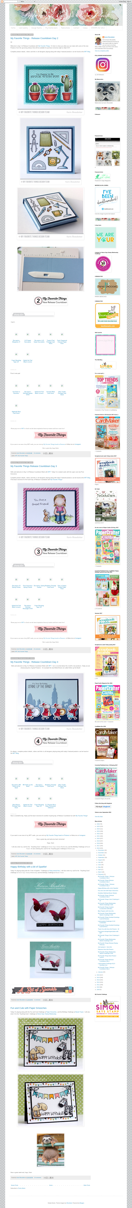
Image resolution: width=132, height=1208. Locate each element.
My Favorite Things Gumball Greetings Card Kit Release (108, 918)
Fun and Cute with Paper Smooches (29, 1008)
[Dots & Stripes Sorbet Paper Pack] (62, 580)
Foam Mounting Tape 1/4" (16, 361)
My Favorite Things (44, 46)
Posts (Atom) (21, 1188)
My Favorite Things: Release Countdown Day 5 (106, 896)
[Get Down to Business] (16, 386)
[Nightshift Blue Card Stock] (16, 406)
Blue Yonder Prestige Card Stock (62, 393)
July (99, 862)
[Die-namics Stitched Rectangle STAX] (27, 600)
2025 (98, 826)
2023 (98, 831)
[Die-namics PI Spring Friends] (16, 580)
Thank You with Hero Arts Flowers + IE (108, 929)
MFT (16, 455)
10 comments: (38, 1177)
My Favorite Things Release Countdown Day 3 (34, 466)
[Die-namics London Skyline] (39, 779)
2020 (98, 838)
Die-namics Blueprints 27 (16, 341)
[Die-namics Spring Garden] (39, 580)
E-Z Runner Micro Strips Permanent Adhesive (50, 806)
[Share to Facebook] (50, 453)
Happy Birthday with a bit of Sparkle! (29, 866)
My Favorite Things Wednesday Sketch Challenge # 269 (107, 904)
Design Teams (36, 28)
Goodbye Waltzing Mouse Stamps (107, 893)
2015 (98, 975)
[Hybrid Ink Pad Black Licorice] (27, 355)
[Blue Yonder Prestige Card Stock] (62, 386)
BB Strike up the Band (28, 785)
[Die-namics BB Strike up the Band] (16, 779)
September (101, 857)
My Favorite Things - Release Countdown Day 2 (34, 38)
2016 (98, 848)
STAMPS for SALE (98, 28)
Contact (76, 28)
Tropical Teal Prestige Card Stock (51, 342)
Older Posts (87, 1185)
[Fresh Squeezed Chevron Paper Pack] (62, 335)
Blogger (82, 1203)
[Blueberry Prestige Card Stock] (50, 580)
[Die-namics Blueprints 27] (16, 335)
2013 (98, 980)
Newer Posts (14, 1185)
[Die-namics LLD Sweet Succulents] (39, 335)
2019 (98, 841)
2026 (98, 824)
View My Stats (99, 816)
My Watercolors (51, 28)
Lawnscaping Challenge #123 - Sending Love (107, 964)
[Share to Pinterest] (52, 453)
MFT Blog (87, 51)
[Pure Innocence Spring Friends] (27, 580)
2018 (98, 843)
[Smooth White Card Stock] (50, 386)
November (101, 852)
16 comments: (37, 649)
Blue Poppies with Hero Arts (106, 911)
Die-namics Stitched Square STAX (27, 393)
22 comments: (37, 853)
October (100, 855)
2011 (98, 984)
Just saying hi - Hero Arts (105, 947)
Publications (65, 28)
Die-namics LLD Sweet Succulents (39, 341)
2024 (98, 829)
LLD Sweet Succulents (27, 341)
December (101, 850)
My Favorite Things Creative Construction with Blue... (106, 907)
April (99, 869)
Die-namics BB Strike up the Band (16, 786)
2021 (98, 836)
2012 (98, 982)
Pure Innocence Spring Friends (27, 586)
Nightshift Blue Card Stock (16, 412)
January (100, 972)
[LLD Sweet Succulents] (27, 335)
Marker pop (71, 848)
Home (13, 28)
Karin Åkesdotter (110, 37)
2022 (98, 833)
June (99, 864)
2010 (98, 987)
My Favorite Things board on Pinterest (54, 444)
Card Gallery (23, 28)
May (99, 867)
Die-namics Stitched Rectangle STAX (28, 607)
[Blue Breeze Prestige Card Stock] (16, 799)
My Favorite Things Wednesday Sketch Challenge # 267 (107, 940)
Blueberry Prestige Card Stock (50, 586)
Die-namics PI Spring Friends (16, 586)
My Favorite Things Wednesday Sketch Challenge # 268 (107, 914)
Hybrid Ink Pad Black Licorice (27, 361)
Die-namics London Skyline (39, 785)
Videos (85, 28)
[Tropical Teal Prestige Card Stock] (50, 335)
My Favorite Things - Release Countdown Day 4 (34, 662)
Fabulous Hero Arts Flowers (105, 949)
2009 (98, 989)
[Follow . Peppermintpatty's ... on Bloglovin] (103, 807)
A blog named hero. (54, 870)
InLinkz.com (13, 369)
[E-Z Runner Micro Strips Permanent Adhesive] (50, 799)
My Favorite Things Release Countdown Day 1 (106, 960)
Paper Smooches (51, 1012)
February (101, 874)
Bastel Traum (60, 872)
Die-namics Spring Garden (39, 586)
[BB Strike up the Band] (27, 779)
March (100, 872)
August (100, 860)
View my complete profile (102, 51)
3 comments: (37, 999)
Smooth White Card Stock (50, 392)
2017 (98, 845)
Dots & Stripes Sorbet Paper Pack (62, 587)
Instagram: (78, 444)
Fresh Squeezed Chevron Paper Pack (62, 342)
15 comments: (37, 453)
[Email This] (44, 453)
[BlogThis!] (46, 453)
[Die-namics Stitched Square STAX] (27, 386)
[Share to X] (48, 453)
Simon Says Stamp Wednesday (58, 847)
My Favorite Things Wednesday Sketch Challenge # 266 (107, 952)
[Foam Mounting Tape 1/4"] (16, 355)
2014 (98, 977)
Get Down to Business (16, 392)
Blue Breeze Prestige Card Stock (16, 806)
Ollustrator (69, 1203)
